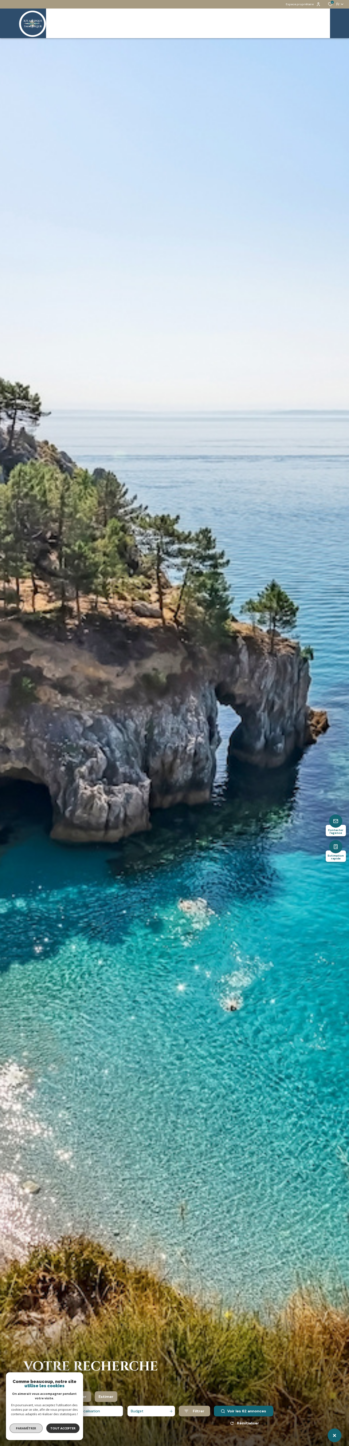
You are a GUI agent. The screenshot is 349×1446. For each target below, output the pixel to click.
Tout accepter (62, 1428)
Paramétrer (26, 1428)
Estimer (106, 1396)
